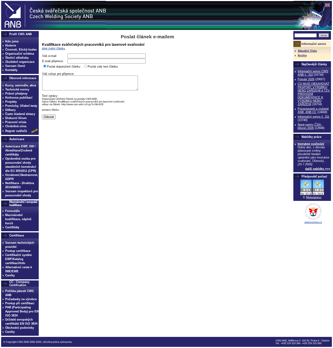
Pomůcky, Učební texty (21, 105)
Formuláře (12, 211)
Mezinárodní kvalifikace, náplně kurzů (18, 219)
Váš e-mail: (49, 56)
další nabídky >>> (317, 168)
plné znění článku (53, 48)
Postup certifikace (17, 251)
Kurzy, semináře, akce (20, 85)
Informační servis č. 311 (313, 116)
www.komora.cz (313, 222)
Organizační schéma (19, 53)
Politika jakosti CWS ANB (19, 293)
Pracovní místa (15, 122)
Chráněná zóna (15, 126)
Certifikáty (12, 227)
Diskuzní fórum (16, 118)
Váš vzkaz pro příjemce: (58, 73)
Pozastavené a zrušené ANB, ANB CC (313, 110)
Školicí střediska (17, 57)
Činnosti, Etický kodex (21, 49)
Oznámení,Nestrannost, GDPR (21, 177)
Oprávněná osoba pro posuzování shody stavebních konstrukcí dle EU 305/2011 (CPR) (20, 165)
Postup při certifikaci (19, 303)
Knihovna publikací (18, 97)
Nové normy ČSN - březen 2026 (310, 126)
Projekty (11, 101)
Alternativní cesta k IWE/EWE (18, 269)
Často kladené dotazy (20, 114)
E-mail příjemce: (53, 61)
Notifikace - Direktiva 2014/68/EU (19, 185)
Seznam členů (15, 66)
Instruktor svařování (311, 144)
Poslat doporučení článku (63, 66)
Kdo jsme (12, 41)
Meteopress (313, 197)
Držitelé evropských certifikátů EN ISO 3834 (21, 321)
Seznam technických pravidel (19, 244)
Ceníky (10, 275)
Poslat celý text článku (103, 66)
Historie (10, 45)
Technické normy (17, 89)
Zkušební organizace (19, 61)
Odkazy (10, 110)
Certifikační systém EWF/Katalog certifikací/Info (18, 259)
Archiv (302, 55)
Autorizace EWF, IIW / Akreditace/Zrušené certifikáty (20, 150)
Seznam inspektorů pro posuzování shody (21, 193)
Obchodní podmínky (19, 327)
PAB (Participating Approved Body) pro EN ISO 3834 (22, 311)
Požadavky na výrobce (21, 299)
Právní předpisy (16, 93)
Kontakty (11, 70)
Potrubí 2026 (306, 79)
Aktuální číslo (307, 51)
